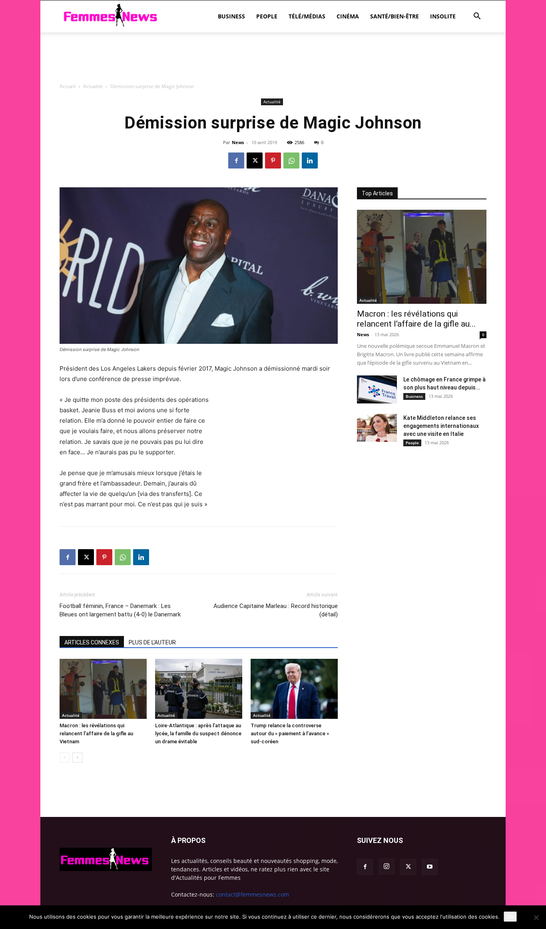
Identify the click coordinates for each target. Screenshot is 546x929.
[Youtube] (430, 867)
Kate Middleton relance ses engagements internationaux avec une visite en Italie (441, 426)
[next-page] (77, 757)
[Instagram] (387, 867)
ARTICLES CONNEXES (91, 642)
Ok (510, 916)
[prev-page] (65, 757)
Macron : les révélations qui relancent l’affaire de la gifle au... (416, 319)
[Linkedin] (310, 160)
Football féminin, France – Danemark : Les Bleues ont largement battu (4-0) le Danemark (120, 610)
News (363, 334)
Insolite (443, 16)
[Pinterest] (273, 160)
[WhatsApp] (291, 160)
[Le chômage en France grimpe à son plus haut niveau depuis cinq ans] (377, 389)
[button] (476, 17)
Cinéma (348, 16)
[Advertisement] (273, 102)
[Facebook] (236, 160)
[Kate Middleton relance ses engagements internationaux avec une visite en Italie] (377, 428)
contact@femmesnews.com (252, 894)
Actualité (71, 715)
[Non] (536, 917)
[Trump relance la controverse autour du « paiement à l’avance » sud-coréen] (294, 689)
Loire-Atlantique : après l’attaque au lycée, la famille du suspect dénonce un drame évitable (198, 733)
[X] (255, 160)
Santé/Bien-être (394, 16)
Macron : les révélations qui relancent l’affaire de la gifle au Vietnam (96, 733)
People (266, 16)
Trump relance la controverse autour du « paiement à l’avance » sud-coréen (290, 733)
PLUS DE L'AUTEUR (152, 642)
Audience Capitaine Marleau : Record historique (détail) (275, 610)
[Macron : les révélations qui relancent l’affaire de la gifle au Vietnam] (103, 689)
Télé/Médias (307, 16)
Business (231, 16)
